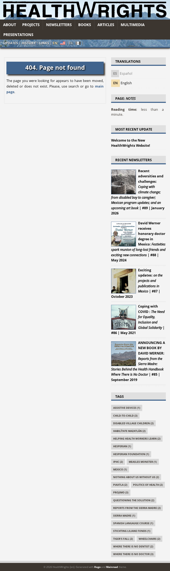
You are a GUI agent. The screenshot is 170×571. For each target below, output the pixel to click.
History (29, 43)
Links (44, 43)
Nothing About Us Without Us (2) (136, 477)
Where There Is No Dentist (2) (133, 546)
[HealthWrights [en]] (85, 9)
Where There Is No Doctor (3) (133, 554)
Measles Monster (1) (143, 462)
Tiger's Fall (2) (123, 539)
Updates (10, 43)
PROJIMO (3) (120, 492)
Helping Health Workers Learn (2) (136, 438)
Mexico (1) (120, 469)
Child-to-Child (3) (125, 415)
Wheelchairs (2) (149, 539)
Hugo (97, 567)
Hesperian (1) (122, 446)
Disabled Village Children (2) (133, 423)
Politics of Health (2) (148, 485)
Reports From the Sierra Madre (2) (137, 508)
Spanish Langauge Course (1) (133, 523)
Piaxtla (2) (120, 485)
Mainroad (112, 567)
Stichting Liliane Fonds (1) (131, 531)
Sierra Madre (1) (124, 515)
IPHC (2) (118, 462)
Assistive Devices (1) (126, 408)
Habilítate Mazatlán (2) (129, 431)
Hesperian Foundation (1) (131, 454)
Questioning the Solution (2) (133, 500)
